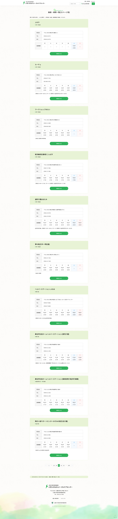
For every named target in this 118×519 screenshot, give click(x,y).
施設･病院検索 (56, 498)
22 (61, 465)
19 (54, 465)
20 (56, 465)
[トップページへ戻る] (34, 2)
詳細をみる (59, 53)
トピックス (93, 1)
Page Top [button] (115, 517)
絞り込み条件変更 (85, 3)
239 (69, 465)
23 (63, 465)
